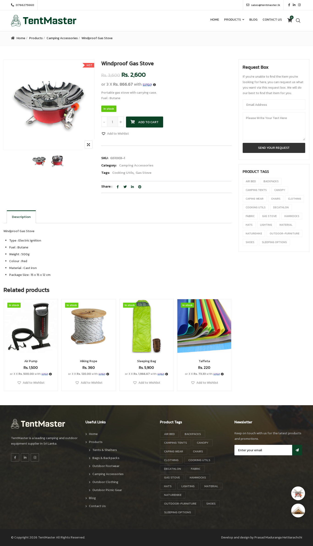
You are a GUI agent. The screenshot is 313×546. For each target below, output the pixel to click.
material (286, 225)
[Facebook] (15, 457)
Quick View (30, 342)
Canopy (279, 190)
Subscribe (297, 450)
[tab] (21, 216)
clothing (294, 199)
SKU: (104, 157)
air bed (251, 181)
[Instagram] (35, 457)
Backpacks (271, 181)
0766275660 (25, 5)
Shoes (250, 242)
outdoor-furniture (284, 233)
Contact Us (272, 19)
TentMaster (46, 537)
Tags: (105, 172)
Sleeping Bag (146, 361)
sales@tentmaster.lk (265, 5)
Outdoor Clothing (105, 482)
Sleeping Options (274, 242)
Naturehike (254, 233)
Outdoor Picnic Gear (107, 490)
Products (232, 19)
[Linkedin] (25, 457)
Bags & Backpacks (105, 458)
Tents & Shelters (104, 450)
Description (21, 216)
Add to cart (148, 122)
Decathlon (281, 207)
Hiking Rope (88, 361)
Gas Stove (143, 172)
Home (214, 19)
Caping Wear (255, 199)
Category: (109, 165)
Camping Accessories (62, 38)
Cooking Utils (123, 172)
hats (249, 225)
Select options (204, 331)
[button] (115, 133)
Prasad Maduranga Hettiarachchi (278, 537)
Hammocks (291, 216)
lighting (266, 225)
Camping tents (256, 190)
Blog (253, 19)
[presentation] (6, 349)
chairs (275, 199)
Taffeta (204, 361)
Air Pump (30, 361)
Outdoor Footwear (105, 466)
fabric (250, 216)
